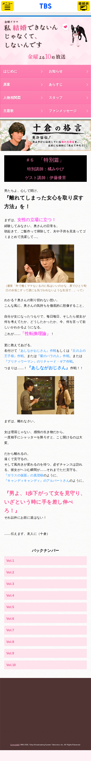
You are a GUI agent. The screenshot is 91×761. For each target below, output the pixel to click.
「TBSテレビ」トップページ (45, 5)
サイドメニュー (7, 6)
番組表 (83, 6)
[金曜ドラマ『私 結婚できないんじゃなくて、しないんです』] (45, 41)
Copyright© (14, 745)
